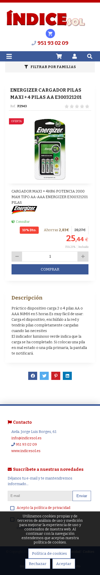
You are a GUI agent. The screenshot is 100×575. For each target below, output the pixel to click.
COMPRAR (50, 269)
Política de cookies (49, 553)
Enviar (81, 496)
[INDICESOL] (45, 26)
